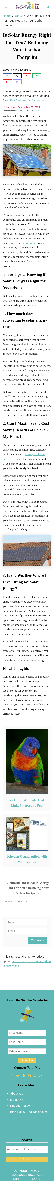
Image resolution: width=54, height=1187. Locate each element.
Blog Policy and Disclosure (29, 1111)
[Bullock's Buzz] (27, 6)
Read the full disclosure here (28, 100)
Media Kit (16, 1099)
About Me (17, 1093)
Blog (16, 15)
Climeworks (29, 242)
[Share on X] (17, 75)
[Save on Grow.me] (44, 75)
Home (7, 15)
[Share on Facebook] (7, 75)
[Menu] (6, 7)
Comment (37, 940)
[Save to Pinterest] (27, 75)
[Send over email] (36, 75)
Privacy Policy (20, 1105)
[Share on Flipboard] (7, 81)
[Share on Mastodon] (17, 81)
